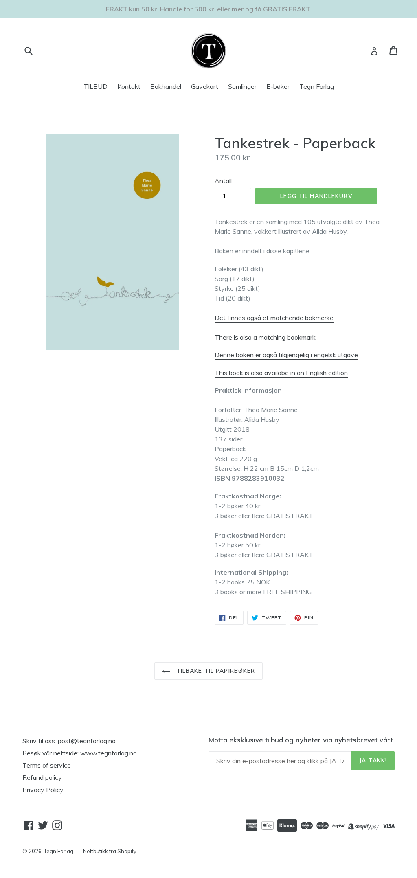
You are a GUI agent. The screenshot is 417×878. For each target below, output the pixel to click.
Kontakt (128, 86)
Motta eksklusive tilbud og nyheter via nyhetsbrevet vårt (300, 740)
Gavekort (204, 86)
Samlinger (242, 86)
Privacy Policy (43, 790)
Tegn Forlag (316, 86)
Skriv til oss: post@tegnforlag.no (69, 741)
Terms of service (46, 765)
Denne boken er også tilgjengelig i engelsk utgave (286, 355)
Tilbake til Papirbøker (214, 670)
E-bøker (278, 86)
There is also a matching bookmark (265, 337)
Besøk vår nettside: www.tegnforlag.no (79, 753)
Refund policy (42, 777)
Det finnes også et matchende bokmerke (274, 318)
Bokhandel (165, 86)
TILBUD (95, 86)
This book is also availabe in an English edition (281, 373)
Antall (223, 181)
